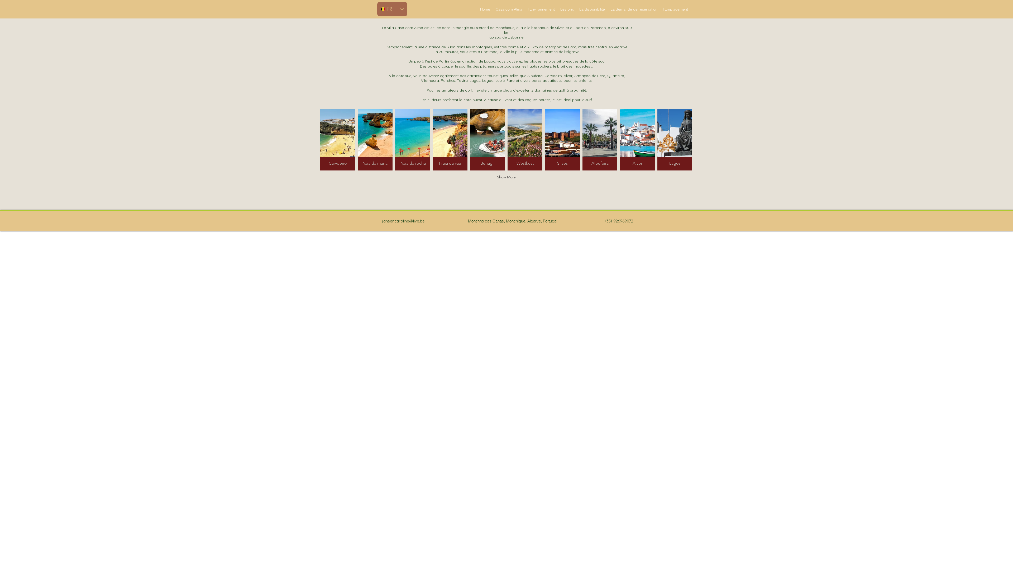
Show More (506, 177)
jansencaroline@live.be (403, 221)
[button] (337, 139)
